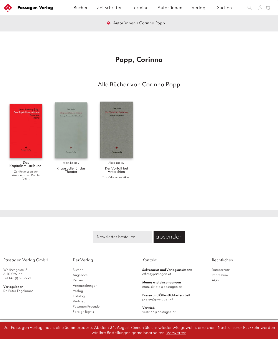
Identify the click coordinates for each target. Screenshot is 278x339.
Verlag (198, 8)
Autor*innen (169, 8)
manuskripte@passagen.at (162, 286)
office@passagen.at (156, 274)
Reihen (78, 280)
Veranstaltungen (85, 285)
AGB (215, 280)
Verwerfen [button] (176, 333)
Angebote (80, 275)
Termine (140, 8)
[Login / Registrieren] (260, 7)
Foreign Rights (83, 311)
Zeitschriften (110, 8)
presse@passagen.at (157, 299)
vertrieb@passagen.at (159, 312)
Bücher (81, 8)
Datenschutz (221, 270)
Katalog (79, 296)
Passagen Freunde (86, 306)
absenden (169, 237)
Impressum (220, 275)
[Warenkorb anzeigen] (267, 8)
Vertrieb (79, 301)
